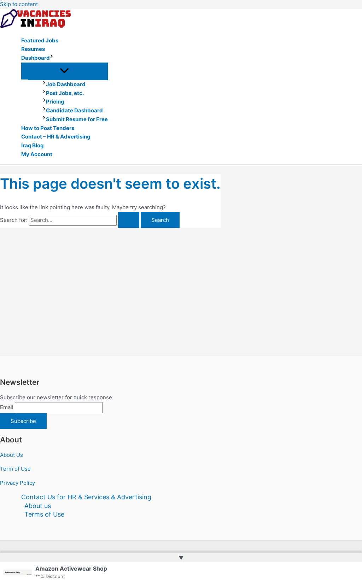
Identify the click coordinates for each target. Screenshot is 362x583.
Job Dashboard (66, 84)
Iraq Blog (32, 145)
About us (37, 506)
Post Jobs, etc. (65, 93)
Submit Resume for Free (77, 119)
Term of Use (15, 468)
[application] (51, 58)
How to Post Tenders (47, 128)
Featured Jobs (39, 40)
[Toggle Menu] (64, 71)
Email (6, 407)
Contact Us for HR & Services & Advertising (86, 497)
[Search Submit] (128, 220)
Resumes (33, 49)
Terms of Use (44, 514)
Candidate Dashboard (74, 110)
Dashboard (35, 57)
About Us (11, 455)
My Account (36, 154)
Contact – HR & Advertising (55, 136)
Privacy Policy (17, 482)
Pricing (55, 101)
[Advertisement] (110, 280)
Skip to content (19, 4)
